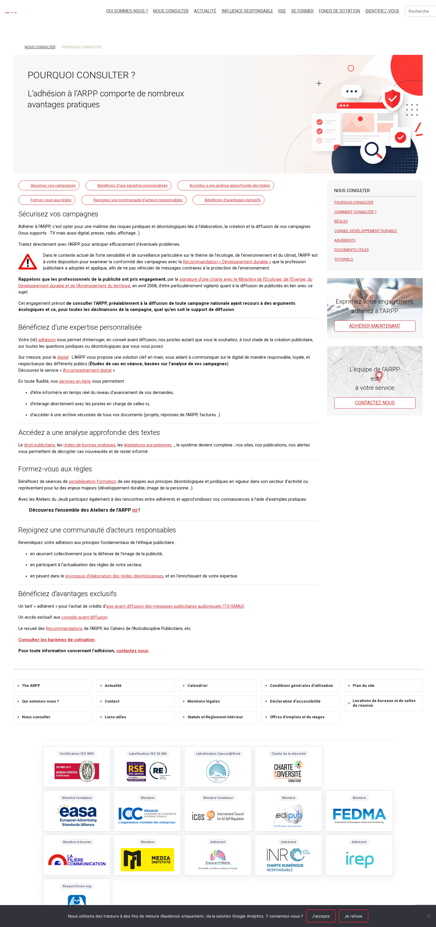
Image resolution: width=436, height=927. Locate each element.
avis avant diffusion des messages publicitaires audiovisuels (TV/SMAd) (175, 606)
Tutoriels (343, 259)
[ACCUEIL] (16, 46)
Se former (302, 11)
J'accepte (321, 916)
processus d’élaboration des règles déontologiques (114, 576)
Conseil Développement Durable (365, 231)
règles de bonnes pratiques (89, 445)
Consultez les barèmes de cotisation (56, 639)
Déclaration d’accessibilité (295, 701)
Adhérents (344, 240)
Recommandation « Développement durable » (227, 261)
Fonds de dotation (339, 11)
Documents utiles (351, 250)
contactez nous (132, 650)
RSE (282, 11)
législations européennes (148, 445)
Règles (341, 221)
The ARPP (31, 685)
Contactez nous (375, 403)
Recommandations (64, 628)
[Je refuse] (429, 916)
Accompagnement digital (87, 370)
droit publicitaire (39, 445)
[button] (48, 185)
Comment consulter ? (355, 212)
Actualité (205, 11)
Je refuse (353, 916)
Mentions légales (203, 701)
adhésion (47, 339)
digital (63, 357)
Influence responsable (247, 11)
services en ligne (75, 381)
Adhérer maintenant (374, 326)
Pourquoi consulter (353, 202)
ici (135, 510)
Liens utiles (115, 717)
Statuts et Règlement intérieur (215, 717)
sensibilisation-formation (93, 481)
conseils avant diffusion (84, 617)
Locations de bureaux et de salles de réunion (384, 703)
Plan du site (364, 685)
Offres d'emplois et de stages (297, 717)
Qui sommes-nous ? (127, 11)
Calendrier (197, 685)
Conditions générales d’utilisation (301, 685)
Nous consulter (171, 11)
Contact (112, 701)
